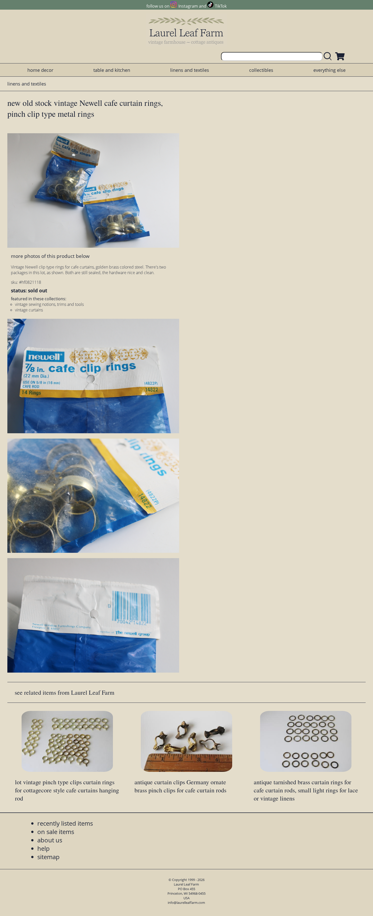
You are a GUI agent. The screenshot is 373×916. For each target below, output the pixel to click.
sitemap (48, 857)
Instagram (188, 6)
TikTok (221, 6)
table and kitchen (111, 70)
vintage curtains (29, 310)
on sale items (55, 831)
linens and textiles (189, 70)
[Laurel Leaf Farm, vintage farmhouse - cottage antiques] (186, 31)
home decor (40, 70)
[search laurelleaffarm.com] (329, 56)
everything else (329, 70)
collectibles (261, 70)
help (43, 848)
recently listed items (65, 823)
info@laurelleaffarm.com (186, 902)
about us (49, 840)
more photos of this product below (50, 256)
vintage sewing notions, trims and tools (49, 304)
